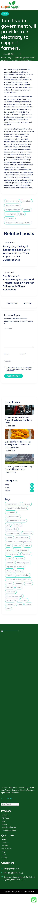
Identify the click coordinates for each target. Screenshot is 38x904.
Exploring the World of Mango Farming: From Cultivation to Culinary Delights (18, 445)
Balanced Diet (11, 529)
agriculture (26, 201)
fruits (8, 558)
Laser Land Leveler (9, 827)
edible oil (17, 546)
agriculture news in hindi (15, 521)
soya (19, 587)
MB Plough (6, 818)
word (8, 608)
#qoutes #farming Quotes (16, 508)
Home (3, 57)
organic (9, 575)
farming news (11, 214)
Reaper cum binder (9, 830)
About (4, 854)
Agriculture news (12, 205)
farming (27, 210)
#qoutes (27, 504)
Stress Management (14, 596)
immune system (23, 562)
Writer (7, 490)
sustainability (11, 600)
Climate (9, 537)
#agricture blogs (12, 201)
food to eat (26, 554)
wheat (28, 604)
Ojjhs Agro (10, 218)
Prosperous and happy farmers (18, 222)
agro (8, 525)
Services (5, 845)
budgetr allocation (13, 210)
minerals (20, 567)
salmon (28, 583)
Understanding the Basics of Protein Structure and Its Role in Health (18, 420)
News (5, 14)
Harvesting (19, 558)
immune (9, 562)
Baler (4, 821)
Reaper (4, 824)
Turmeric (9, 604)
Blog (9, 57)
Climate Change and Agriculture (18, 541)
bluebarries (27, 533)
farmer (27, 546)
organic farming (22, 575)
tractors (24, 600)
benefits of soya (12, 533)
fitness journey (12, 554)
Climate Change (22, 537)
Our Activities (7, 848)
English (8, 804)
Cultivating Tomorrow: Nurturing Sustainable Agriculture (18, 467)
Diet (8, 546)
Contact (4, 858)
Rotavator (5, 815)
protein (9, 583)
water (20, 604)
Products (5, 842)
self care (9, 587)
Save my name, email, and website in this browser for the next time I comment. (19, 368)
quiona (19, 583)
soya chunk (10, 592)
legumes (9, 567)
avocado (17, 525)
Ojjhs (22, 214)
